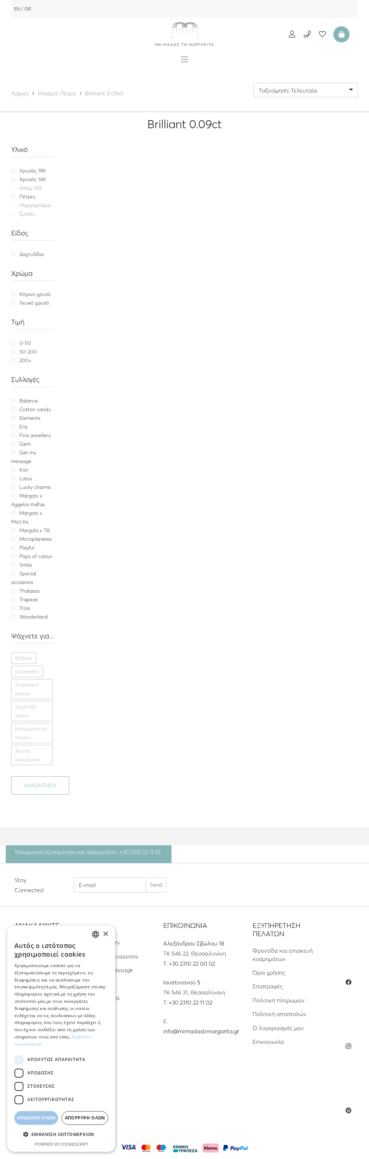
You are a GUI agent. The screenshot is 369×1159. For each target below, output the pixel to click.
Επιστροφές (268, 986)
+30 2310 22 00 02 (192, 963)
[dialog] (61, 1038)
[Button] (292, 34)
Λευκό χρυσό (161, 320)
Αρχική (20, 93)
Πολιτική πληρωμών (278, 1000)
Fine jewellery (135, 293)
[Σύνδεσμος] (184, 34)
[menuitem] (17, 9)
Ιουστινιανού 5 (181, 982)
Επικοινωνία (268, 1041)
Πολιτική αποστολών (279, 1014)
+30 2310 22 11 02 (190, 1002)
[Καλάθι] (340, 34)
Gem (157, 293)
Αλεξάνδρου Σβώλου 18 (193, 943)
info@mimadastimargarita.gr (201, 1031)
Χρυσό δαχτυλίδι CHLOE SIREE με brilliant (141, 301)
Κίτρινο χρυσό (124, 320)
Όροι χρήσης (269, 972)
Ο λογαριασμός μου (278, 1028)
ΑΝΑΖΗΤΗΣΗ (40, 785)
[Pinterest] (348, 1110)
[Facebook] (348, 982)
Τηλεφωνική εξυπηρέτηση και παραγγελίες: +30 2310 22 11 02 (87, 852)
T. (166, 963)
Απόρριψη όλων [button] (85, 1118)
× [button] (105, 934)
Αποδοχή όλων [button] (36, 1118)
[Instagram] (348, 1046)
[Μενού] (184, 59)
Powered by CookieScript (61, 1144)
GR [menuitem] (28, 9)
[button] (61, 1134)
